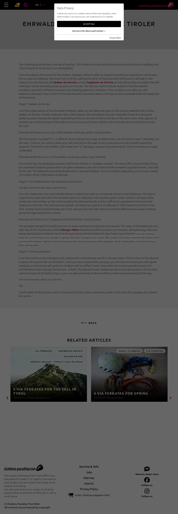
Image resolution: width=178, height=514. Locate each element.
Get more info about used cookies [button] (87, 30)
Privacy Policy (115, 37)
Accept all (89, 24)
